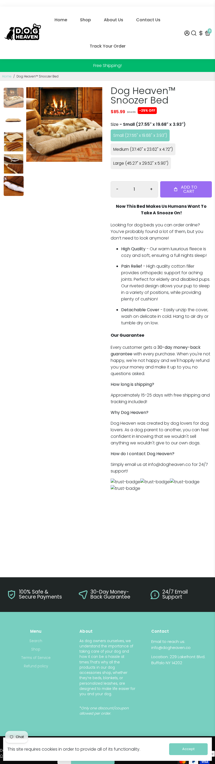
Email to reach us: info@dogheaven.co (171, 644)
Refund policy (36, 666)
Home (61, 20)
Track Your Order (108, 46)
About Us (113, 20)
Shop (85, 20)
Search (35, 640)
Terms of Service (36, 657)
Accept (188, 748)
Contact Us (148, 20)
